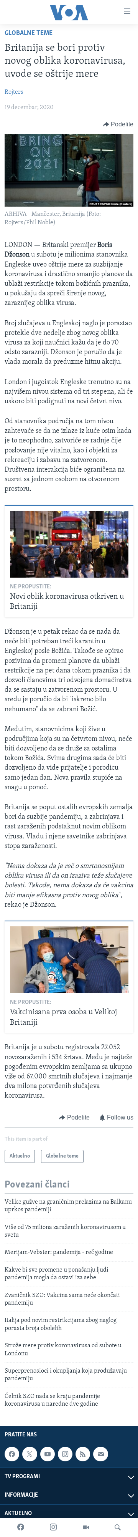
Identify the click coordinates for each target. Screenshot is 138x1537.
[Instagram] (53, 1527)
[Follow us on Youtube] (47, 1454)
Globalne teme (29, 33)
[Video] (85, 1527)
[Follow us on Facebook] (12, 1454)
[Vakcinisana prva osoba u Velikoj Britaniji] (69, 959)
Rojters (14, 92)
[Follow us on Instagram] (65, 1454)
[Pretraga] (117, 1527)
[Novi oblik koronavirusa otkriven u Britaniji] (69, 544)
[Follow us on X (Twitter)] (29, 1454)
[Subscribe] (100, 1454)
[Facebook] (21, 1527)
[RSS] (83, 1454)
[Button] (118, 124)
